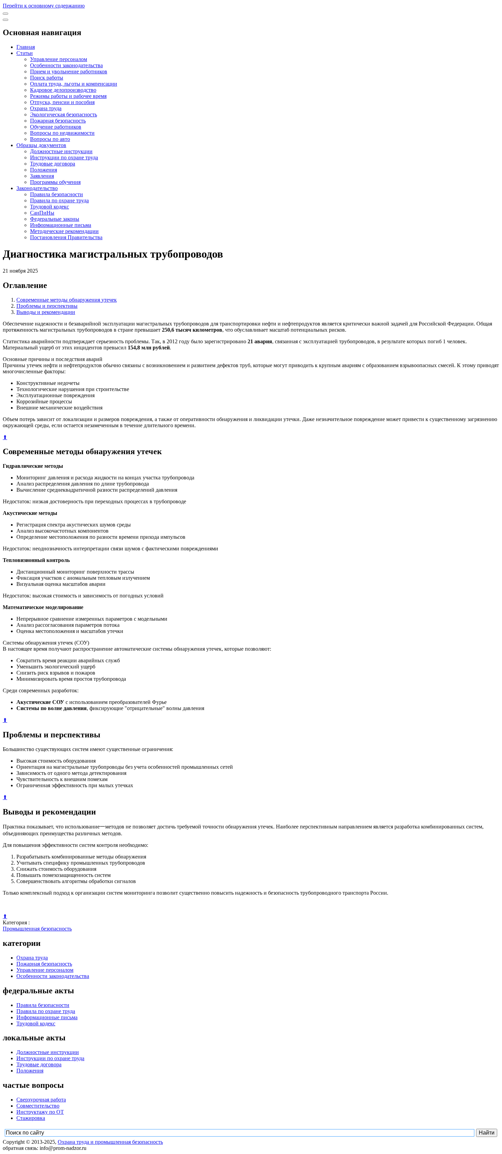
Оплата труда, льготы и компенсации (73, 84)
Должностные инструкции (61, 151)
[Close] (5, 20)
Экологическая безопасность (63, 114)
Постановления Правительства (66, 237)
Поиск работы (46, 78)
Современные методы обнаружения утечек (66, 300)
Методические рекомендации (64, 231)
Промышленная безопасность (37, 929)
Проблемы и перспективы (47, 306)
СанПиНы (42, 213)
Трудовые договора (52, 164)
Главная (25, 47)
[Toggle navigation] (5, 14)
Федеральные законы (54, 219)
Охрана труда (45, 108)
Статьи (24, 53)
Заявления (42, 176)
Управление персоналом (58, 59)
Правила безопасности (56, 194)
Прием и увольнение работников (68, 71)
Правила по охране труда (59, 200)
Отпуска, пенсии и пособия (62, 102)
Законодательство (37, 188)
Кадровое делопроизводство (63, 90)
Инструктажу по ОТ (40, 1112)
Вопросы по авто (50, 139)
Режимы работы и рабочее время (68, 96)
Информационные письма (60, 225)
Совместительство (37, 1106)
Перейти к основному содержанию (44, 6)
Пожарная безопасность (58, 121)
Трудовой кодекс (49, 207)
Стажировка (30, 1118)
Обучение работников (55, 127)
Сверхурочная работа (41, 1099)
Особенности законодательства (66, 65)
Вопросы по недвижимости (62, 133)
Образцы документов (41, 145)
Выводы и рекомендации (45, 312)
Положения (43, 170)
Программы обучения (55, 182)
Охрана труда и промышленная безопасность (110, 1142)
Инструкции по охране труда (64, 157)
